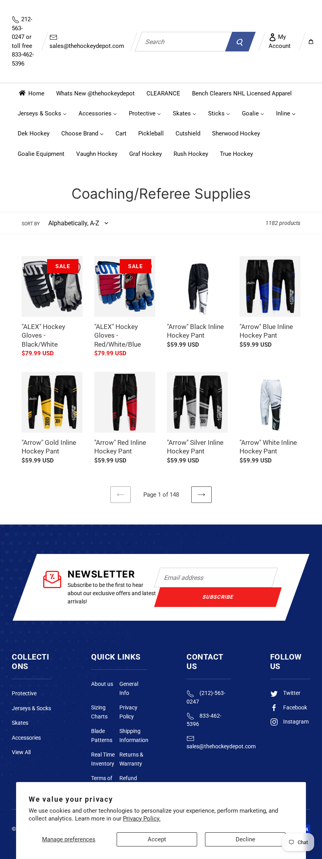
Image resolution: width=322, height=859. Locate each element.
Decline (245, 839)
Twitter (291, 693)
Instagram (295, 721)
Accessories (26, 738)
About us (102, 684)
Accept (157, 839)
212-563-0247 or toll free (23, 41)
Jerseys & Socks (31, 708)
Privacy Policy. (142, 818)
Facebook (294, 707)
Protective (24, 693)
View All (21, 752)
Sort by (31, 224)
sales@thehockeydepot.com (86, 45)
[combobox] (183, 41)
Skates (20, 723)
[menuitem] (31, 93)
